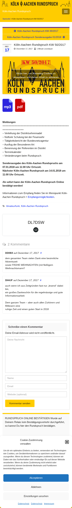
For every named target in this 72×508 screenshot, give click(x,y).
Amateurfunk (13, 206)
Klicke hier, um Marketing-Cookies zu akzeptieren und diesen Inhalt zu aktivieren (36, 75)
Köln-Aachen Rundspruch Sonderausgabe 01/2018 (34, 37)
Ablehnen (36, 487)
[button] (67, 442)
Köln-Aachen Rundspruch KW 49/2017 (37, 31)
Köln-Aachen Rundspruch (17, 11)
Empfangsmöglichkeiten (41, 197)
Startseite (6, 19)
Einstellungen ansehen (36, 496)
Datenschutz (23, 504)
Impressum (49, 504)
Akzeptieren (36, 477)
